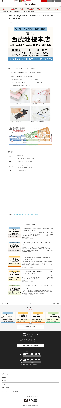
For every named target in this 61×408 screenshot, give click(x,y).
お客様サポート (39, 9)
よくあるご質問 (47, 9)
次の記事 (55, 303)
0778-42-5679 (55, 5)
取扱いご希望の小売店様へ (8, 387)
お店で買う (22, 9)
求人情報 (4, 384)
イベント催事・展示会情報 (18, 214)
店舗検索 (4, 377)
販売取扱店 (37, 214)
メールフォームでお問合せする (30, 345)
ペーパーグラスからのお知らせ (29, 214)
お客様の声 (56, 9)
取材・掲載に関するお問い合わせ (10, 391)
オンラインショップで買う (13, 9)
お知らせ (4, 11)
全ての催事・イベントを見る (30, 326)
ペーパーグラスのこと (30, 9)
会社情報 (4, 380)
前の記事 (5, 303)
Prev (2, 317)
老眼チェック (5, 374)
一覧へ (30, 303)
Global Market (57, 0)
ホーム (4, 9)
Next (59, 317)
